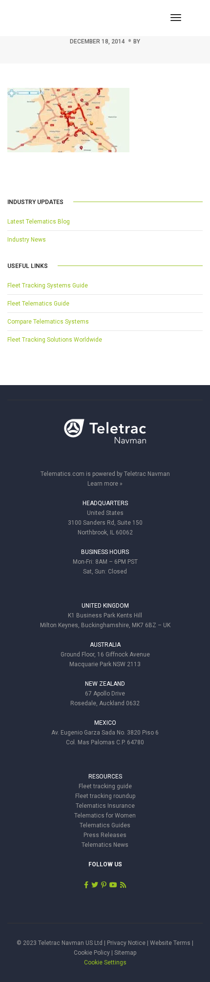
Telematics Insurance (105, 805)
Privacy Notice (126, 943)
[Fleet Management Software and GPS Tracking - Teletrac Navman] (105, 436)
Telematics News (105, 844)
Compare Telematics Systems (48, 321)
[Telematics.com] (60, 17)
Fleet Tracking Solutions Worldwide (54, 339)
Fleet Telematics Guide (38, 303)
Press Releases (105, 835)
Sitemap (125, 952)
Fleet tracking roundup (105, 796)
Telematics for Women (105, 815)
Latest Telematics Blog (38, 221)
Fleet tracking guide (105, 786)
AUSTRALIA (105, 644)
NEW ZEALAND (105, 683)
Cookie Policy (92, 952)
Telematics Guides (105, 825)
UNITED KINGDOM (105, 605)
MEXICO (105, 722)
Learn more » (105, 483)
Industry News (26, 239)
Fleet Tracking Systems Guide (47, 285)
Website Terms (170, 943)
